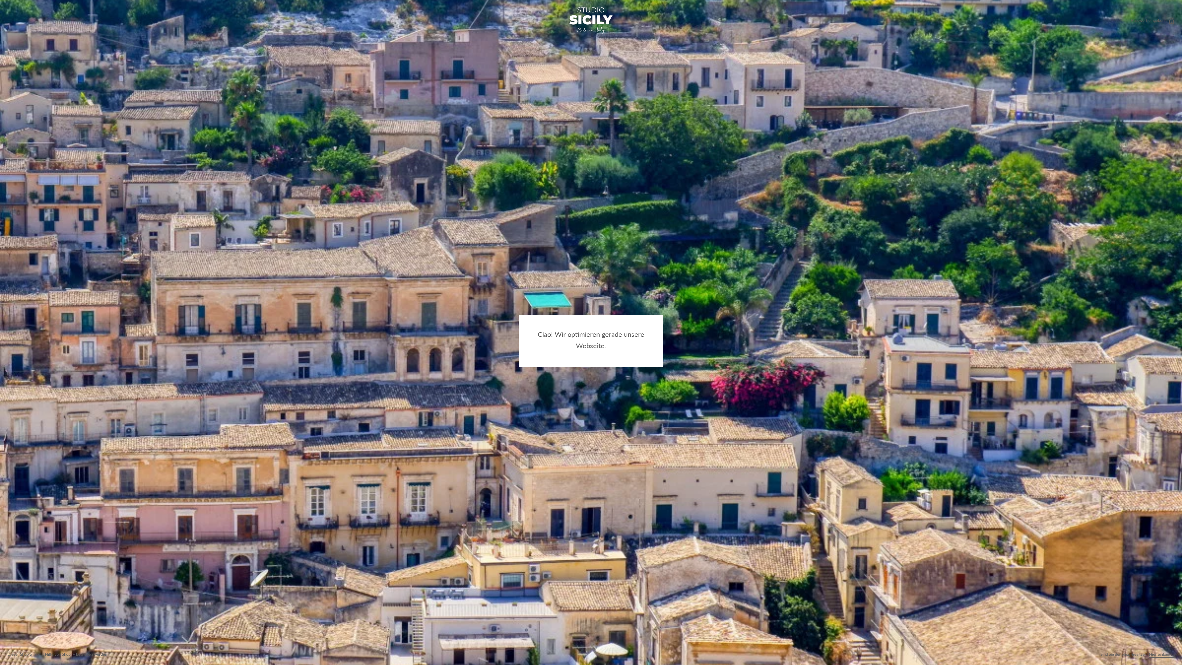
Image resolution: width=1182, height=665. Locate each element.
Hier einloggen (1162, 654)
